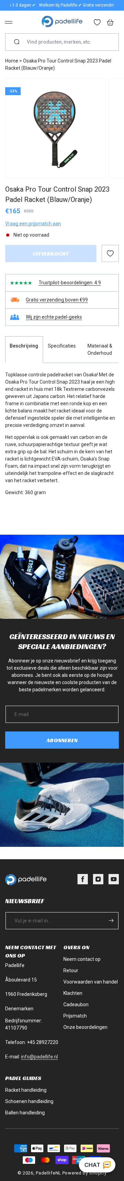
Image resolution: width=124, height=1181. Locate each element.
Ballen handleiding (25, 1112)
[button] (8, 22)
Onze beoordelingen (85, 1027)
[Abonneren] (110, 921)
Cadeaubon (76, 1004)
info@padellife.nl (39, 1056)
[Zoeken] (17, 42)
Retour (70, 970)
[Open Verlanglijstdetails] (97, 23)
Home (11, 61)
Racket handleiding (25, 1090)
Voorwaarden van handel (90, 982)
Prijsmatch (75, 1016)
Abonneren (62, 740)
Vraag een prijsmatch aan (33, 223)
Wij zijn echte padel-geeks (54, 317)
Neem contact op (82, 959)
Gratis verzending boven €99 (57, 300)
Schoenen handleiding (29, 1101)
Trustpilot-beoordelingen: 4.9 (70, 282)
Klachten (72, 993)
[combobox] (65, 42)
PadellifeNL (48, 1173)
